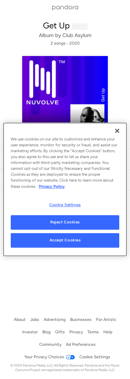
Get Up (56, 25)
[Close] (117, 130)
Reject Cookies (65, 222)
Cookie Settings (65, 204)
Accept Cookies (65, 240)
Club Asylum (77, 35)
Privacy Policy (52, 186)
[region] (65, 189)
